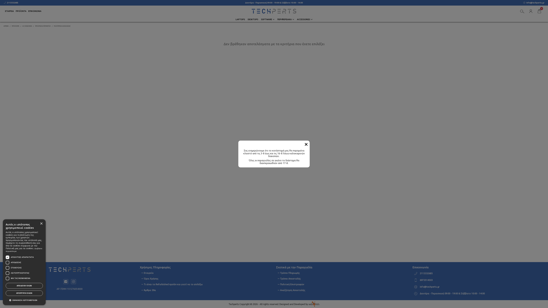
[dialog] (24, 262)
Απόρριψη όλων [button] (24, 293)
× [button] (41, 223)
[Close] (306, 144)
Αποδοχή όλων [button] (24, 285)
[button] (24, 300)
